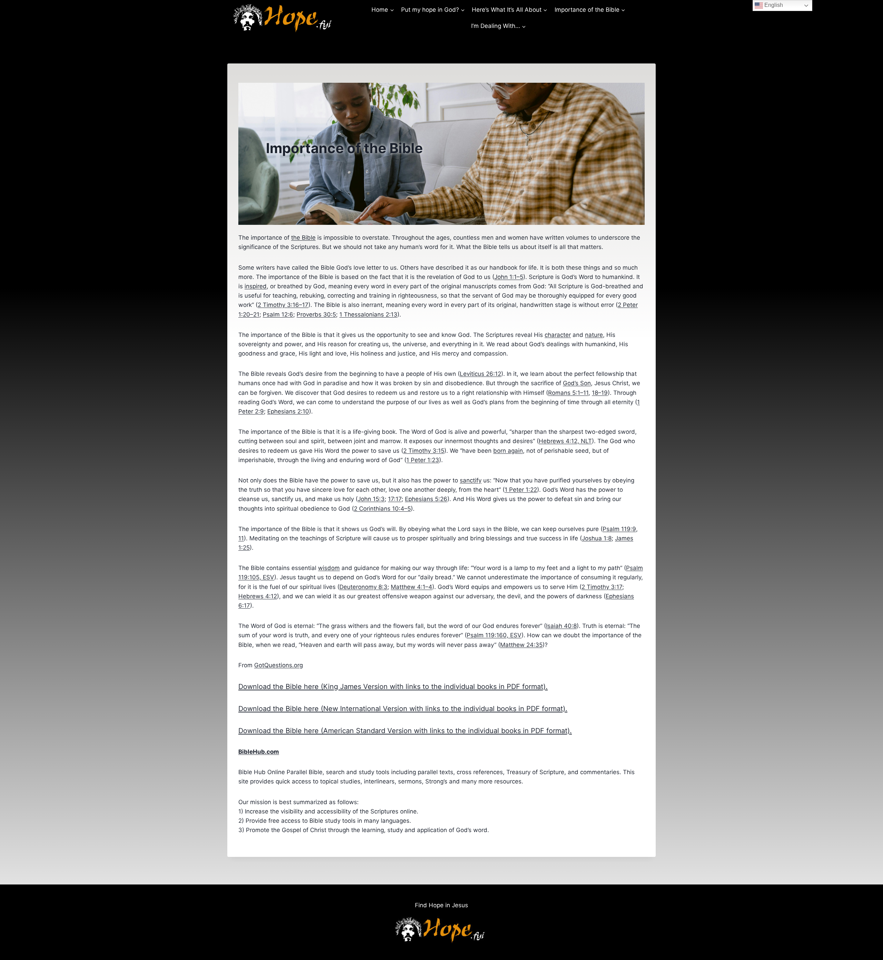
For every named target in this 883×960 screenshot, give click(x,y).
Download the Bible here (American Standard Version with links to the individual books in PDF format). (405, 731)
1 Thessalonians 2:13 (368, 314)
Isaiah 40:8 (561, 625)
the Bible (303, 237)
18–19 (600, 392)
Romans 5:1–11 (568, 392)
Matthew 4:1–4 (411, 586)
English (773, 5)
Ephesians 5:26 (426, 499)
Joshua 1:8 (597, 538)
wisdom (329, 567)
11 (241, 538)
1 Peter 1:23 (422, 460)
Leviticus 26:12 (480, 373)
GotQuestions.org (278, 665)
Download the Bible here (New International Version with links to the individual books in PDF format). (402, 708)
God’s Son (577, 383)
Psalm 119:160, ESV (494, 635)
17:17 (394, 499)
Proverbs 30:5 (316, 314)
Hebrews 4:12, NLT (565, 441)
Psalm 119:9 (619, 529)
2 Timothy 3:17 (602, 586)
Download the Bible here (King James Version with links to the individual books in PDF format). (393, 686)
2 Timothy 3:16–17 (283, 304)
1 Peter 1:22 (521, 489)
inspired (256, 286)
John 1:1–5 (508, 276)
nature (594, 334)
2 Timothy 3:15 (423, 450)
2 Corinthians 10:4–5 (382, 508)
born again (508, 450)
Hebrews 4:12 (257, 596)
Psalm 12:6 (278, 314)
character (558, 334)
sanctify (471, 480)
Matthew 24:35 (521, 644)
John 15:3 (371, 499)
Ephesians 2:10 (288, 411)
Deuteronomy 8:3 (363, 586)
